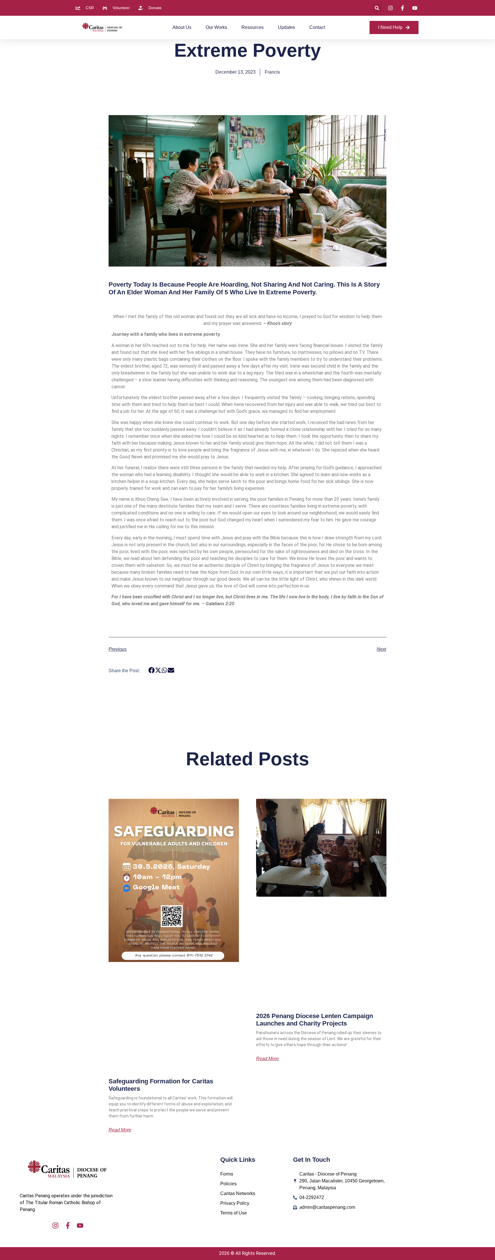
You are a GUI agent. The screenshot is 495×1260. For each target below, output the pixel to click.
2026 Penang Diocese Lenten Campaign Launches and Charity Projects (314, 1019)
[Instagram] (55, 1225)
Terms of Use (233, 1212)
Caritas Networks (237, 1193)
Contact (317, 27)
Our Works (216, 27)
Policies (228, 1183)
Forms (226, 1174)
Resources (252, 27)
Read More (120, 1130)
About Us (181, 27)
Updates (286, 27)
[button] (377, 7)
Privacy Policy (234, 1203)
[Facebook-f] (67, 1225)
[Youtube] (80, 1225)
